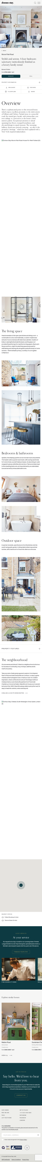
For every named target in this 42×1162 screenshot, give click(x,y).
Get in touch (24, 1110)
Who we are (5, 1112)
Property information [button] (9, 82)
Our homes (5, 1110)
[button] (35, 3)
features (33, 87)
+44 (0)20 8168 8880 (26, 1112)
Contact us (21, 1095)
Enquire (11, 76)
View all (5, 1055)
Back (4, 50)
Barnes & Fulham (6, 69)
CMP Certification (6, 1159)
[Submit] (38, 1135)
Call (31, 76)
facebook (23, 1117)
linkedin (22, 1120)
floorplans (12, 91)
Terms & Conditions (16, 1159)
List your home (7, 1117)
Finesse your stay (21, 952)
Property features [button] (10, 648)
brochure (12, 87)
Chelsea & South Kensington (13, 693)
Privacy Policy (23, 1139)
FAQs (3, 1115)
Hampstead (5, 1045)
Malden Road (6, 1042)
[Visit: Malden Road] (16, 1021)
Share (33, 91)
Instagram (23, 1115)
